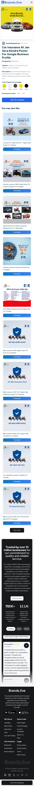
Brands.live (17, 690)
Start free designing (17, 783)
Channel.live (8, 748)
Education (7, 729)
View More (17, 530)
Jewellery (7, 723)
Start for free (17, 598)
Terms (19, 751)
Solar (6, 732)
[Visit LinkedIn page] (10, 775)
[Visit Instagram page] (19, 775)
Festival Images (22, 726)
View (20, 129)
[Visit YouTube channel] (28, 775)
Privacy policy (21, 745)
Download (17, 149)
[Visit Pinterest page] (23, 775)
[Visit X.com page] (15, 775)
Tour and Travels (9, 736)
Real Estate (8, 726)
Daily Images (21, 723)
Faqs (18, 738)
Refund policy (21, 748)
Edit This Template (17, 100)
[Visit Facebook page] (6, 775)
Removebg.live (9, 751)
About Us (20, 735)
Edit (13, 129)
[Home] (11, 2)
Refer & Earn (21, 755)
